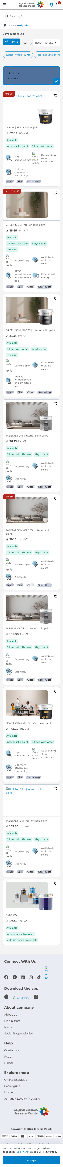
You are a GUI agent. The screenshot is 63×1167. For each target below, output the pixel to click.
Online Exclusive (15, 1079)
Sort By (27, 43)
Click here (22, 1151)
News (8, 1027)
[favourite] (56, 96)
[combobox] (31, 16)
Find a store (12, 1021)
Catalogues (12, 1086)
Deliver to (18, 25)
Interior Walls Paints (17, 54)
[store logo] (31, 4)
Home (8, 1092)
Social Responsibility (18, 1033)
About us (10, 1014)
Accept (31, 1160)
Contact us (12, 1050)
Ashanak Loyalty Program (22, 1098)
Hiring (8, 1063)
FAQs (7, 1056)
